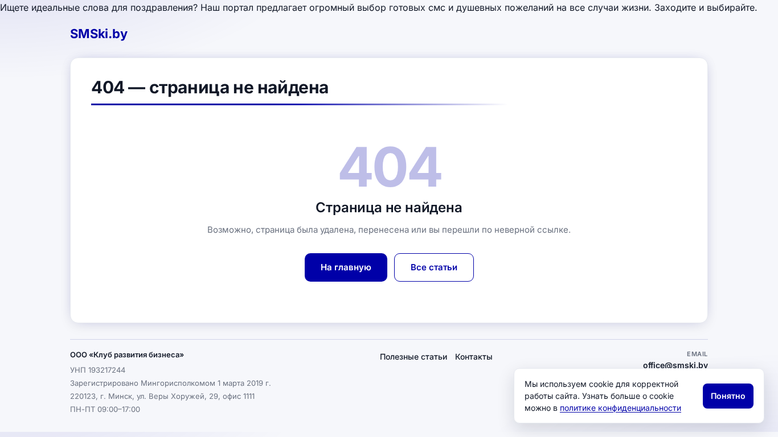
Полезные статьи (413, 356)
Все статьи (434, 267)
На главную (346, 267)
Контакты (474, 356)
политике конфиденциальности (620, 408)
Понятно (728, 396)
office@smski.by (675, 365)
